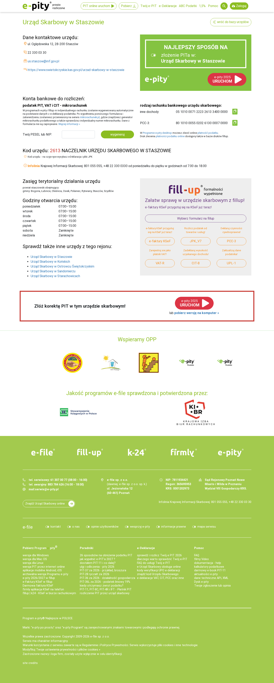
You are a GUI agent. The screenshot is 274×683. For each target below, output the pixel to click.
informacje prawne (173, 526)
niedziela (29, 235)
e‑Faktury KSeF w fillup (37, 582)
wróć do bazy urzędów (233, 22)
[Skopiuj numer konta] (234, 112)
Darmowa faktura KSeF (38, 585)
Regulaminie (90, 645)
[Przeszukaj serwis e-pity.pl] (224, 6)
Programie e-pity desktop (157, 132)
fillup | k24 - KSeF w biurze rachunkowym (49, 593)
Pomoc (213, 6)
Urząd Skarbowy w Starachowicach (55, 276)
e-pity (157, 79)
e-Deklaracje (168, 6)
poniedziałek (31, 206)
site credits (30, 663)
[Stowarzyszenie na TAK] (229, 362)
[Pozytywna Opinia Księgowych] (78, 412)
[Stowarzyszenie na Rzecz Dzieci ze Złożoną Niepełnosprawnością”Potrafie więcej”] (115, 362)
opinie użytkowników (105, 526)
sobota (28, 230)
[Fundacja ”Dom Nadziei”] (77, 362)
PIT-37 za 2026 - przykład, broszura (103, 570)
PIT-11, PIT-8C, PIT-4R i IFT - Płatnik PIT (106, 589)
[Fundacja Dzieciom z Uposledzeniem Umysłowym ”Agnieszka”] (39, 362)
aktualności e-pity (206, 574)
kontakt (56, 526)
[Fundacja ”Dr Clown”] (153, 362)
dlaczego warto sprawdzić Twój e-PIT (162, 559)
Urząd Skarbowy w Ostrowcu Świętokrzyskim (62, 266)
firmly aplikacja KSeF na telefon (43, 589)
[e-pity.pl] (230, 453)
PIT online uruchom (96, 6)
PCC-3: (145, 123)
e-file (28, 527)
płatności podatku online (170, 136)
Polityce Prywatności (114, 645)
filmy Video (201, 559)
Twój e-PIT (148, 6)
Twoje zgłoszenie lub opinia (212, 585)
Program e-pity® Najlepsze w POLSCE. (48, 618)
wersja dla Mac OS (35, 559)
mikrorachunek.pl (90, 117)
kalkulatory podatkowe (209, 566)
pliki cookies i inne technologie (177, 645)
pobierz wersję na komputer (195, 313)
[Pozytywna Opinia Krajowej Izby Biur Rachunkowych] (195, 412)
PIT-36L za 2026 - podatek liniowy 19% (105, 582)
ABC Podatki (188, 6)
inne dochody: (149, 111)
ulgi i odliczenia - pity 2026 (97, 566)
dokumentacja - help (207, 563)
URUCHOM (222, 79)
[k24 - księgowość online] (137, 452)
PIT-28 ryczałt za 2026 (94, 574)
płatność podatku (208, 132)
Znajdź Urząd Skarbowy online (45, 503)
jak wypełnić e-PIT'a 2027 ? (97, 559)
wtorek (28, 211)
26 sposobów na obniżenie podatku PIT (106, 555)
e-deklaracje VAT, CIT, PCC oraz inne (160, 578)
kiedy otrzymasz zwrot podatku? (101, 585)
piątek (27, 225)
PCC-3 (231, 241)
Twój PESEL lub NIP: (37, 134)
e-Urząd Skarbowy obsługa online (159, 566)
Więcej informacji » (69, 124)
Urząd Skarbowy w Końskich (50, 261)
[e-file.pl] (43, 452)
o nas (76, 526)
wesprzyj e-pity (140, 526)
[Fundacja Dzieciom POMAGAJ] (191, 362)
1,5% (202, 6)
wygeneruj (117, 134)
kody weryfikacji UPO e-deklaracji (158, 570)
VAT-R (160, 263)
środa (26, 216)
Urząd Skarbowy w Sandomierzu (53, 271)
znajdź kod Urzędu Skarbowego (158, 574)
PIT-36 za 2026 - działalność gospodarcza (107, 578)
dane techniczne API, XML (211, 578)
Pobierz (126, 6)
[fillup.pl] (90, 453)
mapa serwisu (206, 526)
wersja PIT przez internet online (44, 566)
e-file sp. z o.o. (100, 636)
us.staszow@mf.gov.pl (43, 61)
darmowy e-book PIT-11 (210, 570)
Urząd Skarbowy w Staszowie (51, 257)
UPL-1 (231, 263)
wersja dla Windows (36, 555)
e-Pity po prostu (44, 6)
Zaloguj (241, 6)
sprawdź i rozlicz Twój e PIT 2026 (159, 555)
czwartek (29, 221)
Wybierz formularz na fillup (195, 218)
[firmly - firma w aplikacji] (183, 453)
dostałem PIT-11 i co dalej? (98, 563)
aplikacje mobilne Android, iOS (42, 570)
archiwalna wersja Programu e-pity (45, 574)
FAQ (196, 555)
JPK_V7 (195, 241)
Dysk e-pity (201, 582)
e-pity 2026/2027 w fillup (39, 578)
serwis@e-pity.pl (47, 489)
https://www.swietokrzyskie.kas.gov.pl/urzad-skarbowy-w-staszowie (76, 70)
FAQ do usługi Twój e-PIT (153, 563)
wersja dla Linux (33, 563)
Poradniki (86, 548)
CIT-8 (196, 263)
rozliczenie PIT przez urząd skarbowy (104, 593)
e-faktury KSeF (160, 241)
